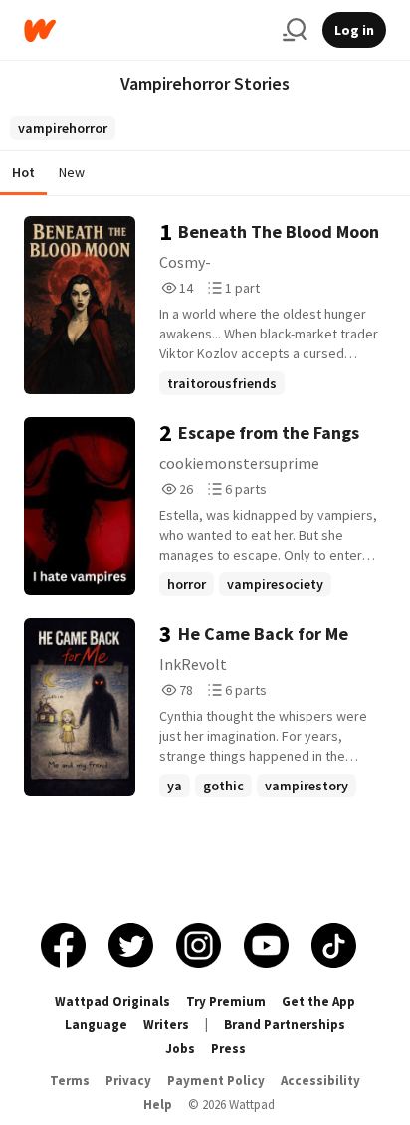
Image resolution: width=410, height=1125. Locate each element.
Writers (166, 1024)
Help (157, 1104)
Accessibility (320, 1080)
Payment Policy (216, 1080)
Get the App (318, 1001)
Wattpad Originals (112, 1001)
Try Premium (226, 1001)
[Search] (295, 30)
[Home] (145, 30)
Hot (23, 172)
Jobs (180, 1048)
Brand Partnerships (284, 1024)
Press (228, 1048)
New (72, 172)
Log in (354, 30)
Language (96, 1024)
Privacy (128, 1080)
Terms (70, 1080)
